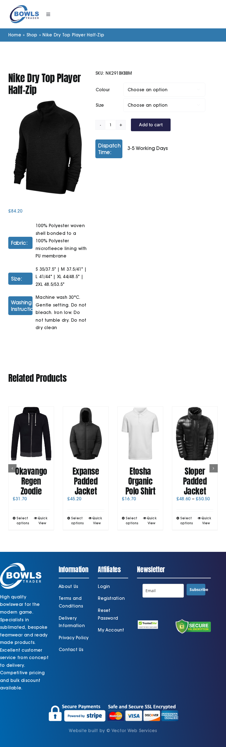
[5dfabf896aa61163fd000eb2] (47, 147)
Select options (23, 520)
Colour (103, 89)
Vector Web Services (134, 730)
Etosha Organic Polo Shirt (140, 481)
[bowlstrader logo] (24, 4)
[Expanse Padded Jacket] (85, 434)
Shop (31, 34)
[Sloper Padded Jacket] (194, 434)
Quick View (42, 520)
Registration (111, 598)
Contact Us (71, 649)
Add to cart (151, 124)
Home (14, 34)
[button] (12, 468)
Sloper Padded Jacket (195, 481)
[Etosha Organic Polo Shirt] (140, 434)
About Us (68, 586)
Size (100, 105)
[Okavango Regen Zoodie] (31, 434)
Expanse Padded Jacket (85, 481)
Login (104, 586)
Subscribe (197, 589)
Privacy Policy (73, 637)
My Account (111, 630)
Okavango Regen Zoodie (31, 481)
